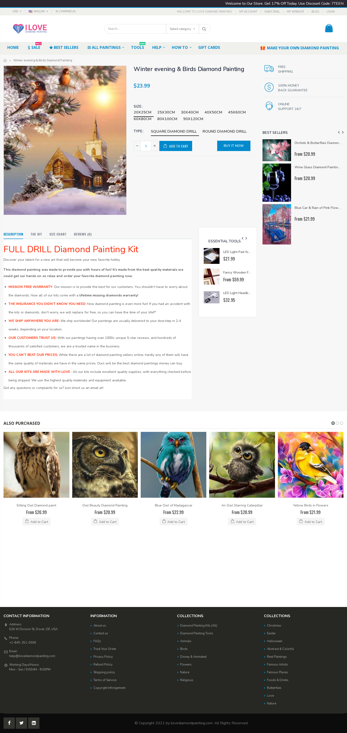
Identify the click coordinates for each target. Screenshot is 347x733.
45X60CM (237, 112)
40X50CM (213, 112)
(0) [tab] (83, 234)
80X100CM (167, 119)
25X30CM (166, 112)
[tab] (13, 234)
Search (204, 28)
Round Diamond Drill (224, 131)
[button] (333, 423)
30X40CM (190, 112)
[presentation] (242, 238)
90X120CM (193, 119)
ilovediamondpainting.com (192, 657)
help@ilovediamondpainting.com (32, 590)
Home (5, 60)
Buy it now (234, 145)
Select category (180, 29)
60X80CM (142, 119)
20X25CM (142, 112)
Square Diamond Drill (174, 131)
